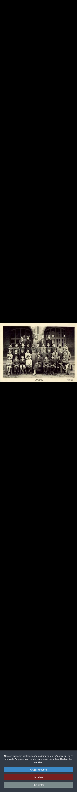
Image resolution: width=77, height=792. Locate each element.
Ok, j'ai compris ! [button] (38, 769)
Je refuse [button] (38, 777)
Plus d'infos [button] (38, 784)
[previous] (6, 390)
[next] (70, 390)
